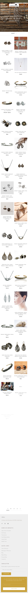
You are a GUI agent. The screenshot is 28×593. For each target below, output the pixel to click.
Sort (13, 33)
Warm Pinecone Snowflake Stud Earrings (7, 217)
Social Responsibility (6, 537)
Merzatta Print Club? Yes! (14, 1)
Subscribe (14, 588)
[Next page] (20, 508)
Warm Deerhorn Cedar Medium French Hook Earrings (21, 313)
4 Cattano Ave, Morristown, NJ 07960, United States (12, 520)
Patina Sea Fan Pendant (7, 495)
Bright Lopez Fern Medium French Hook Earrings (7, 307)
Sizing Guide (4, 539)
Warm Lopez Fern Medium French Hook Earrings (20, 331)
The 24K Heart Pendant (21, 72)
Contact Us (4, 559)
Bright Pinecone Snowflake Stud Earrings (20, 110)
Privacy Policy (4, 557)
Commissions (4, 535)
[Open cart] (26, 5)
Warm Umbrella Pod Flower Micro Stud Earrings (7, 51)
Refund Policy (4, 554)
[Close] (25, 578)
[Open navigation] (1, 5)
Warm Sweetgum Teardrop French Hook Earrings (21, 175)
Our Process (4, 532)
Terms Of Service (5, 548)
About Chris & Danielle (6, 530)
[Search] (24, 5)
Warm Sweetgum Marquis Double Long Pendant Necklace (21, 456)
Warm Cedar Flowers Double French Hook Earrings (7, 456)
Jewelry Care (4, 541)
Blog (2, 552)
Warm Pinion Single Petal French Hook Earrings (21, 153)
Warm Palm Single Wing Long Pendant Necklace (7, 414)
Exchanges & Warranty (6, 550)
